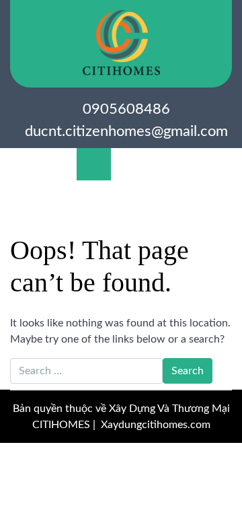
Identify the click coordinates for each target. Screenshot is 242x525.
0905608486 (126, 109)
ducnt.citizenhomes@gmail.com (126, 131)
